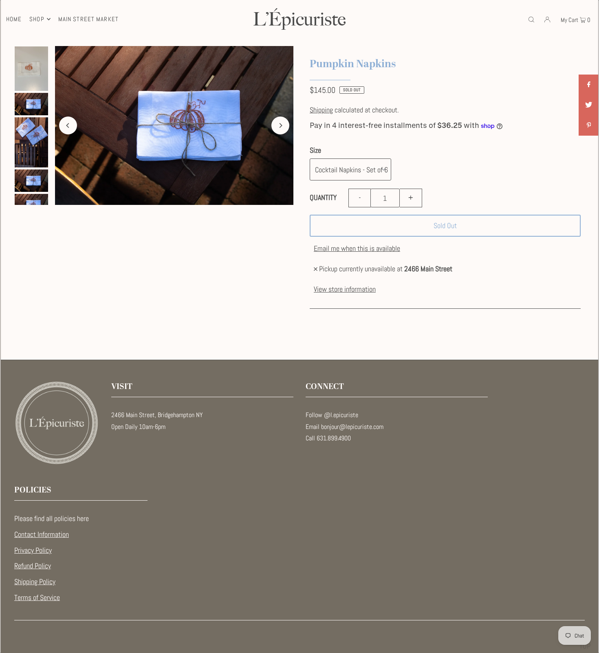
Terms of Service (37, 597)
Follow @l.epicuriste (332, 415)
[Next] (280, 125)
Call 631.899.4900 (328, 438)
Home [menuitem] (14, 19)
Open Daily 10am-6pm (138, 426)
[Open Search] (531, 18)
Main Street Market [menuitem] (88, 19)
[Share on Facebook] (589, 85)
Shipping (321, 109)
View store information (345, 289)
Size (315, 150)
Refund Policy (32, 565)
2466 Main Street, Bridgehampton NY (157, 415)
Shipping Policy (34, 581)
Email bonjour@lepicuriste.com (344, 426)
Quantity (323, 197)
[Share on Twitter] (589, 105)
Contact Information (41, 534)
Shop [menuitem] (36, 19)
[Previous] (68, 125)
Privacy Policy (33, 550)
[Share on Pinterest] (589, 125)
